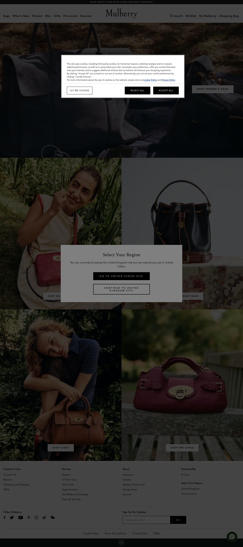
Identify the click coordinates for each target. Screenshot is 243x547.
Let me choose (79, 90)
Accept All (166, 90)
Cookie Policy (150, 80)
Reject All (137, 90)
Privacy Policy (168, 80)
